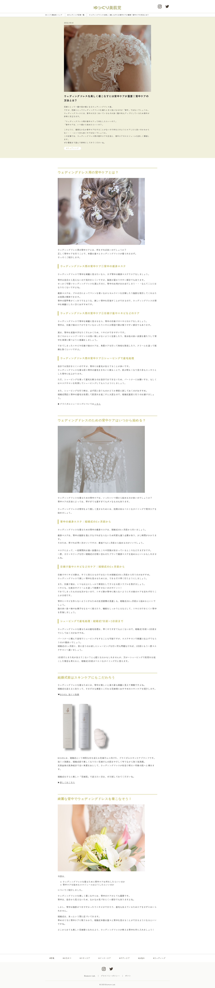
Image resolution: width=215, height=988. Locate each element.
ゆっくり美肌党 (53, 15)
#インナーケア (104, 958)
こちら (97, 403)
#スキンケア (85, 958)
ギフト (128, 976)
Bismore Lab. (90, 976)
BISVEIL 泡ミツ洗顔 (69, 694)
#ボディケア (124, 958)
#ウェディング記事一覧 (76, 15)
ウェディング (73, 148)
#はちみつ (67, 958)
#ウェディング (159, 958)
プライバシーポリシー (110, 976)
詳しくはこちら (67, 782)
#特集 (51, 958)
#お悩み (141, 958)
